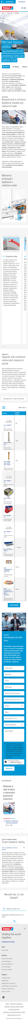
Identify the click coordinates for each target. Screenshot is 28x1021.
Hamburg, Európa (6, 977)
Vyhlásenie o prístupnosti (16, 1003)
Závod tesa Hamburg (7, 969)
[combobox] (14, 706)
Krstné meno (9, 668)
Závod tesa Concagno (7, 958)
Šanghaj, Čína (5, 980)
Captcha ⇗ (20, 763)
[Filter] (4, 407)
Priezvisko (8, 674)
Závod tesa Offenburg (7, 964)
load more (14, 605)
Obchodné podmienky (14, 1009)
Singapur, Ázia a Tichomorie (8, 983)
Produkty (16, 67)
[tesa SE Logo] (7, 8)
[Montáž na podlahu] (19, 212)
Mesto (7, 712)
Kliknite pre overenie (16, 762)
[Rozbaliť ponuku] (25, 8)
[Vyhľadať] (22, 8)
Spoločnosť (8, 687)
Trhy (3, 13)
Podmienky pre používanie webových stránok (14, 1012)
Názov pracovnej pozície (12, 693)
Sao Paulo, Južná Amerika (8, 988)
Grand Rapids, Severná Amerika (9, 986)
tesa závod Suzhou (6, 961)
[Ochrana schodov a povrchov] (22, 207)
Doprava (9, 13)
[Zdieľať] (4, 427)
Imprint (7, 1003)
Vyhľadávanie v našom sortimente (13, 399)
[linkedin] (3, 998)
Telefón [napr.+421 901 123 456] (14, 699)
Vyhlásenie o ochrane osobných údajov (14, 1006)
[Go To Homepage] (1, 1)
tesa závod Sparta (6, 966)
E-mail (7, 680)
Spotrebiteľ (9, 2)
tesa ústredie (5, 950)
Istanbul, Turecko (6, 991)
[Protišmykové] (9, 207)
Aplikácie (6, 67)
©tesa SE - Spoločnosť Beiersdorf (14, 1018)
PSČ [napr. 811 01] (11, 718)
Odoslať (9, 768)
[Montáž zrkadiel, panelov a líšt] (21, 208)
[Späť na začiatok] (25, 928)
